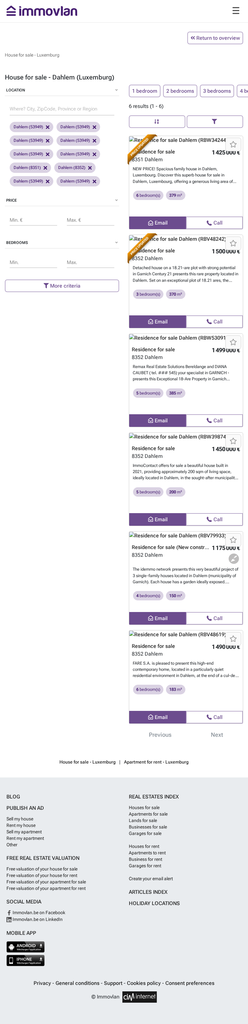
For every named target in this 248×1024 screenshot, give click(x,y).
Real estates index (154, 797)
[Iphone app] (25, 960)
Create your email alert (151, 878)
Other (11, 844)
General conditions (78, 983)
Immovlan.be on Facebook (38, 912)
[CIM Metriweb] (139, 997)
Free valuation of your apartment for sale (46, 881)
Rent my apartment (25, 838)
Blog (13, 797)
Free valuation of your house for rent (41, 875)
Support (114, 983)
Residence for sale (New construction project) (185, 547)
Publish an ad (25, 808)
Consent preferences (189, 983)
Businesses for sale (148, 826)
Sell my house (19, 818)
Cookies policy (144, 983)
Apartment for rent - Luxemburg (156, 762)
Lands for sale (143, 820)
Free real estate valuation (42, 858)
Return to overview (217, 38)
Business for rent (145, 859)
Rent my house (21, 825)
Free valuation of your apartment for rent (46, 888)
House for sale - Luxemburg (87, 762)
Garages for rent (145, 865)
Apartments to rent (147, 852)
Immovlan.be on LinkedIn (37, 919)
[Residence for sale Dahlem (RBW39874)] (186, 437)
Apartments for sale (148, 814)
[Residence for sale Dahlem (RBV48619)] (186, 634)
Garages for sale (145, 833)
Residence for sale (153, 349)
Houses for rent (144, 846)
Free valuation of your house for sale (42, 868)
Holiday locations (154, 903)
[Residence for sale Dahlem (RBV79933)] (186, 536)
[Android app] (25, 947)
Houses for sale (144, 807)
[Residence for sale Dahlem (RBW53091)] (186, 338)
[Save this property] (233, 144)
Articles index (148, 892)
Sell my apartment (24, 831)
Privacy (43, 983)
